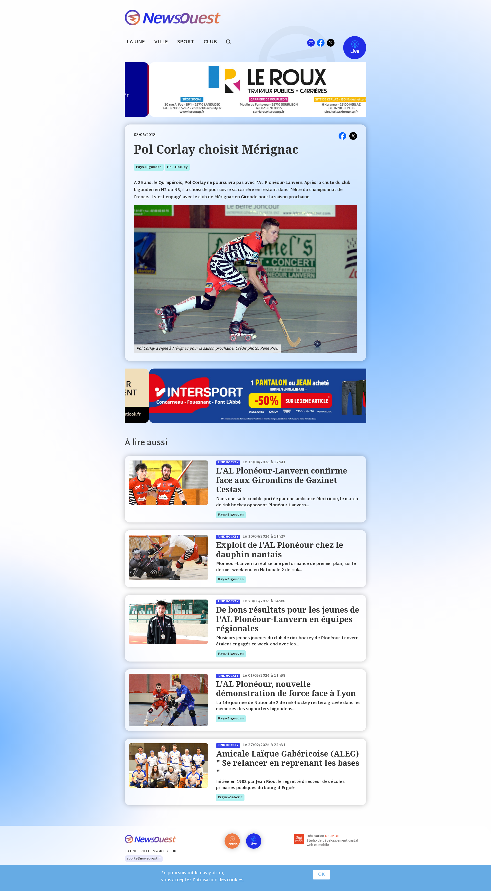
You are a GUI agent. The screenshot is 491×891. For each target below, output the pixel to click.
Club (210, 42)
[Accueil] (173, 17)
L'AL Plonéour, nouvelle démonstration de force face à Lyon (286, 688)
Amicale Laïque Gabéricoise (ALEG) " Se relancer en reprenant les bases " (287, 763)
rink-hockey (177, 167)
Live (349, 42)
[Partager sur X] (353, 136)
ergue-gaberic (230, 797)
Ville (161, 42)
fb (320, 42)
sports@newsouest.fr (144, 859)
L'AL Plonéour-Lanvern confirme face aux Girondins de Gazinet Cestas (281, 480)
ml (310, 42)
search (231, 42)
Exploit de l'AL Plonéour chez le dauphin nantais (279, 549)
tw (330, 42)
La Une (136, 42)
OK (321, 875)
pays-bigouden (149, 167)
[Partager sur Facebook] (342, 136)
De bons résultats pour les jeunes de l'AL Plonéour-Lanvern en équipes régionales (287, 619)
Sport (185, 42)
